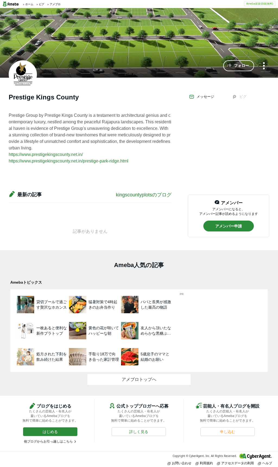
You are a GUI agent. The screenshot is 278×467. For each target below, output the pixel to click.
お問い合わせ (181, 463)
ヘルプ (267, 463)
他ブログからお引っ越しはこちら (48, 441)
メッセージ (205, 97)
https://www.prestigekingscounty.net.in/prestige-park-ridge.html (68, 161)
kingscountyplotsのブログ (144, 195)
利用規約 (206, 463)
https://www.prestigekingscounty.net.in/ (46, 154)
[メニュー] (263, 66)
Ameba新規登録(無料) (259, 3)
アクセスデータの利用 (237, 463)
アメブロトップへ (139, 379)
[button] (238, 65)
